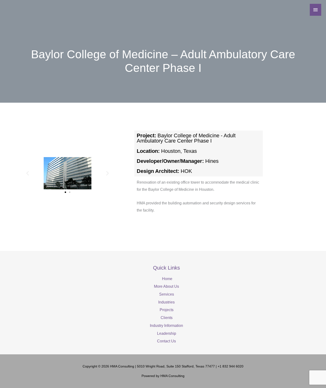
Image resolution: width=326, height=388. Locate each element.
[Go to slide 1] (65, 192)
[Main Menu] (315, 10)
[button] (28, 173)
